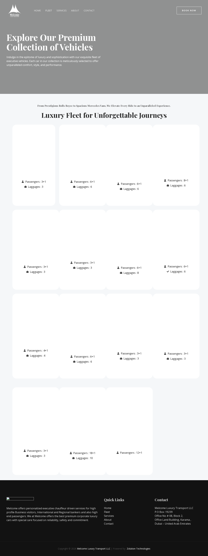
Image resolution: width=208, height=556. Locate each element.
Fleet (48, 10)
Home (37, 10)
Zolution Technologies (138, 548)
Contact (89, 10)
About (75, 10)
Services (62, 10)
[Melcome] (14, 10)
